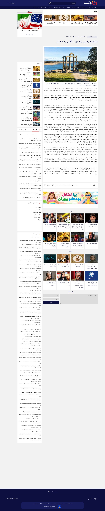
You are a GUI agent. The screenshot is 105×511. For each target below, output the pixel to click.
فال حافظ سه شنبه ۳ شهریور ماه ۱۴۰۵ (63, 22)
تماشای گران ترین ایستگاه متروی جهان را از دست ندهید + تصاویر (29, 31)
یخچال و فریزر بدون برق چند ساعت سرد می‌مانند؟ (30, 331)
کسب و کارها (37, 8)
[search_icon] (50, 3)
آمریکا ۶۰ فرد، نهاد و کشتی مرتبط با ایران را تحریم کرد (29, 352)
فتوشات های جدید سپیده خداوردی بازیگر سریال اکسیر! (64, 283)
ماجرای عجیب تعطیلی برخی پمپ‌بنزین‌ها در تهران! (30, 281)
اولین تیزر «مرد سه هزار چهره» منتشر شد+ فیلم (29, 164)
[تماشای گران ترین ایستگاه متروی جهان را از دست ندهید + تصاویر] (29, 21)
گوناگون (95, 11)
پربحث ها (21, 130)
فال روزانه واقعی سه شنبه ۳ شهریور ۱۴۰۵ (50, 266)
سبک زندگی (50, 8)
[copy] (94, 185)
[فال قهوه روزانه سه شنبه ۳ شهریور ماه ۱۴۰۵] (50, 18)
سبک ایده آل (38, 210)
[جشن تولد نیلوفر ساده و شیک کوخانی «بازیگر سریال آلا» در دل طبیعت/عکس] (91, 258)
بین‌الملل (78, 8)
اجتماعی (73, 8)
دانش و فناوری (57, 8)
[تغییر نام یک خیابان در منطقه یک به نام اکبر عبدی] (91, 218)
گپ (96, 499)
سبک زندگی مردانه (37, 212)
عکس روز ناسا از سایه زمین (34, 238)
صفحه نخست (95, 8)
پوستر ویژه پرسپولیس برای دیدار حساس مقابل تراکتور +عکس (26, 119)
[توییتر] (45, 185)
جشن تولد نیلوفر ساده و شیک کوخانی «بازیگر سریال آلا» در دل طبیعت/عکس (91, 266)
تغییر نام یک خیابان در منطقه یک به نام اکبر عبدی (92, 225)
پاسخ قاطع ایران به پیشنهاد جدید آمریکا (31, 152)
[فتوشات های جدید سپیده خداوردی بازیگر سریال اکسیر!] (63, 276)
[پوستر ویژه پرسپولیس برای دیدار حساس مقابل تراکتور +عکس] (36, 118)
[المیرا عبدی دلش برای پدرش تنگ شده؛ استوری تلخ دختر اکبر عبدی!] (63, 218)
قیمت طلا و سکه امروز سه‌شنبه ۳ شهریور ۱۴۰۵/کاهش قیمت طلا (77, 22)
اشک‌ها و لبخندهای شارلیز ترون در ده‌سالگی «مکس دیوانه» (50, 245)
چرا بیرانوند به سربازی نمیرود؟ (26, 113)
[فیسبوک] (50, 185)
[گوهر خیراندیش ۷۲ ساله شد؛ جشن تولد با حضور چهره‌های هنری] (49, 276)
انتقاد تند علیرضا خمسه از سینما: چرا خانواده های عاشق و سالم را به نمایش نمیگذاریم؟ (78, 284)
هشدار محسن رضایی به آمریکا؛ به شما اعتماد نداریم (30, 370)
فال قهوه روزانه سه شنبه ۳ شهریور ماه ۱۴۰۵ (50, 22)
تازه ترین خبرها (37, 217)
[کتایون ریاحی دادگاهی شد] (91, 237)
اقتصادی (89, 8)
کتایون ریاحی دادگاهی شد (92, 243)
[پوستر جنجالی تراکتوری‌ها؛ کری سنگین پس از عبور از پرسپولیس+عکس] (36, 74)
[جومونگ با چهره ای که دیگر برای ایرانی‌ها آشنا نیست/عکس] (49, 218)
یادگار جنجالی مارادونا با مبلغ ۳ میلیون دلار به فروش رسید (26, 108)
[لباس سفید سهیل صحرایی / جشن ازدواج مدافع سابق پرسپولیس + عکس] (77, 237)
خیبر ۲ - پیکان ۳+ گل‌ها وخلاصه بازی (33, 418)
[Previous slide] (19, 21)
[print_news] (53, 185)
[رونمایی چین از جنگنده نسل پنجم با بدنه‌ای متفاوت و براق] (36, 124)
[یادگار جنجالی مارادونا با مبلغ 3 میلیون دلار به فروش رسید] (36, 108)
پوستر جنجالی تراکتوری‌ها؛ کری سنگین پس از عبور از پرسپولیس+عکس (26, 75)
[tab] (32, 34)
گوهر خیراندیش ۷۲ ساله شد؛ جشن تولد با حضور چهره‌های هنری (50, 283)
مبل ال (39, 220)
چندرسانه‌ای (43, 8)
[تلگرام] (48, 185)
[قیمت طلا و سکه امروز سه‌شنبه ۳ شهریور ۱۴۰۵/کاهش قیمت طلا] (77, 18)
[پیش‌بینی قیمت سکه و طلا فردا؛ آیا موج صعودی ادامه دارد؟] (36, 80)
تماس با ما (13, 3)
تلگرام (91, 499)
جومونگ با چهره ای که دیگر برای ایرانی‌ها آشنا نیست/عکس (50, 226)
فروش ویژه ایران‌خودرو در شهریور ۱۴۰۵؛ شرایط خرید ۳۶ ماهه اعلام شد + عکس (91, 283)
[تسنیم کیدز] (70, 198)
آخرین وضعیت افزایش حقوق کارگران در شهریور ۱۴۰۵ (29, 392)
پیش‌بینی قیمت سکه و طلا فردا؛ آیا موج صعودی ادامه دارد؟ (25, 80)
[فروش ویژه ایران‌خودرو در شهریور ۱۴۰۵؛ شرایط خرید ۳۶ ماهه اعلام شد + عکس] (91, 276)
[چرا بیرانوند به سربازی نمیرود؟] (36, 113)
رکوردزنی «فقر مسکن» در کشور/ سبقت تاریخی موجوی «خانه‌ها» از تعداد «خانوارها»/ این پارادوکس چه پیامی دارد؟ (30, 303)
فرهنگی (68, 8)
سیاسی (83, 8)
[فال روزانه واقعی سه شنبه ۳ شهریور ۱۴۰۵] (49, 258)
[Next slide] (40, 21)
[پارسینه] (89, 3)
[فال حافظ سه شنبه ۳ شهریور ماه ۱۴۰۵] (63, 18)
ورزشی (63, 8)
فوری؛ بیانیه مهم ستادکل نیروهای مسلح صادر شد (30, 355)
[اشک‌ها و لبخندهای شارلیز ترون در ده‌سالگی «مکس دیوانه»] (49, 237)
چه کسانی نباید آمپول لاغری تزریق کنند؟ (32, 334)
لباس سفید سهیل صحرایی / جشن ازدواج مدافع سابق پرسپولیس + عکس (77, 245)
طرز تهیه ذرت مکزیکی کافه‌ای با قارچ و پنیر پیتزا (31, 329)
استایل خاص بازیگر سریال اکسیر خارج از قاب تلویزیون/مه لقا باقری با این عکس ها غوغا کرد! (77, 227)
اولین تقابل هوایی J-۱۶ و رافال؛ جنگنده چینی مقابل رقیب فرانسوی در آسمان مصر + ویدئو (91, 23)
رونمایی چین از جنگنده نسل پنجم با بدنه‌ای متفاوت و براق (26, 125)
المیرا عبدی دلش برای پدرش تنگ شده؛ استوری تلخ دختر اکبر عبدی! (63, 226)
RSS (9, 3)
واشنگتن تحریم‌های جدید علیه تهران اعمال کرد (31, 284)
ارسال (51, 302)
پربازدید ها (35, 130)
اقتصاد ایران (38, 207)
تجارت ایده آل (38, 215)
